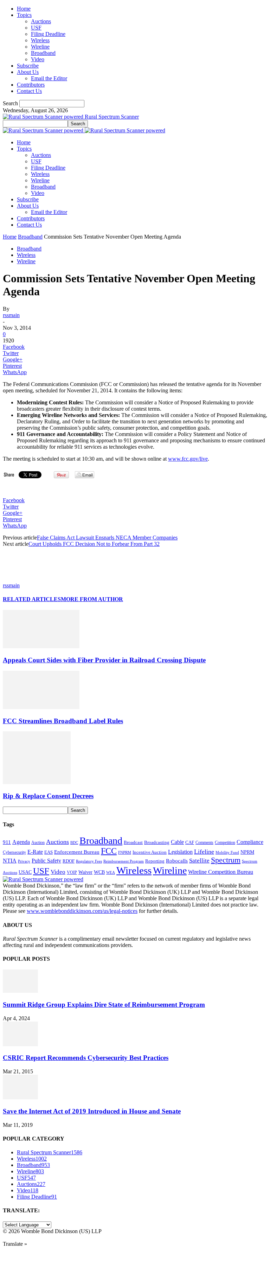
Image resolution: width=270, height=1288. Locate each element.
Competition (225, 842)
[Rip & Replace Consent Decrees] (37, 782)
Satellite (199, 860)
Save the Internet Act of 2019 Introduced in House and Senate (92, 1111)
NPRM (247, 852)
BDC (74, 842)
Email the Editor (49, 78)
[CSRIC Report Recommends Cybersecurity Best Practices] (20, 1044)
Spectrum (225, 860)
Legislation (180, 852)
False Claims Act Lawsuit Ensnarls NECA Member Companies (107, 538)
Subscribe (28, 66)
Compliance (250, 842)
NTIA (10, 861)
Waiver (85, 872)
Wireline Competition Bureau (220, 872)
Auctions (41, 21)
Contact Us (29, 91)
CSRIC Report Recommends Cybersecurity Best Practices (85, 1057)
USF (36, 28)
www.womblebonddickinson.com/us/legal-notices (82, 911)
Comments (204, 842)
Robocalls (177, 861)
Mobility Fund (227, 852)
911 (7, 842)
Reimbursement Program (123, 861)
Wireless (40, 40)
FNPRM (124, 852)
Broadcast (133, 842)
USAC (25, 872)
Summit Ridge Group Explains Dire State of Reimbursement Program (104, 1004)
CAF (189, 842)
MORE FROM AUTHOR (92, 599)
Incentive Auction (150, 852)
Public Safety (46, 861)
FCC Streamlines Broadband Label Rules (63, 721)
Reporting (155, 861)
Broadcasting (156, 842)
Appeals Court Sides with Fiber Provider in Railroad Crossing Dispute (104, 660)
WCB (99, 872)
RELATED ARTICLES (32, 599)
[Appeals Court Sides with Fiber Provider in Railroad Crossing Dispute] (41, 646)
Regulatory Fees (89, 861)
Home (24, 9)
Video (37, 59)
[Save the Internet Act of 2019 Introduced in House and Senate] (20, 1097)
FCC (109, 850)
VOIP (72, 872)
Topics (24, 15)
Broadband (43, 53)
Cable (177, 842)
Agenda (21, 842)
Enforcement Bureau (76, 852)
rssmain (11, 315)
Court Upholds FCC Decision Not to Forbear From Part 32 (94, 544)
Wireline (40, 47)
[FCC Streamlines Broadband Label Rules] (41, 707)
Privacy (24, 861)
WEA (110, 872)
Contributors (31, 85)
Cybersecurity (14, 852)
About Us (28, 72)
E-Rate (35, 852)
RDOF (69, 861)
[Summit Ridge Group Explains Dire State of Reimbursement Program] (20, 991)
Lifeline (204, 851)
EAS (48, 852)
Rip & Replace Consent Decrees (48, 796)
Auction (38, 842)
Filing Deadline (48, 34)
